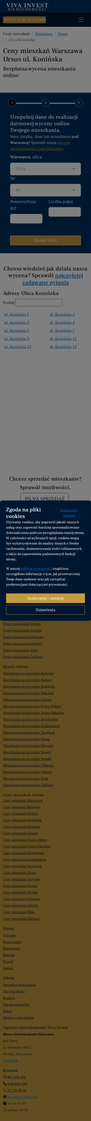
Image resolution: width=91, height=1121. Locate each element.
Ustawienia (45, 609)
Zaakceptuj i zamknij (69, 513)
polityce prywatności (36, 568)
